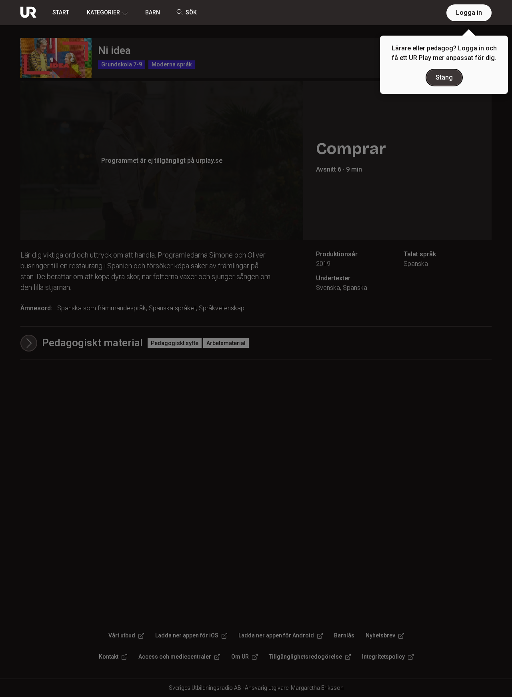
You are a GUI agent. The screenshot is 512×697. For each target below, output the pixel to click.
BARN (152, 12)
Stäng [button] (444, 77)
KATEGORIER (103, 12)
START (60, 12)
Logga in (469, 12)
